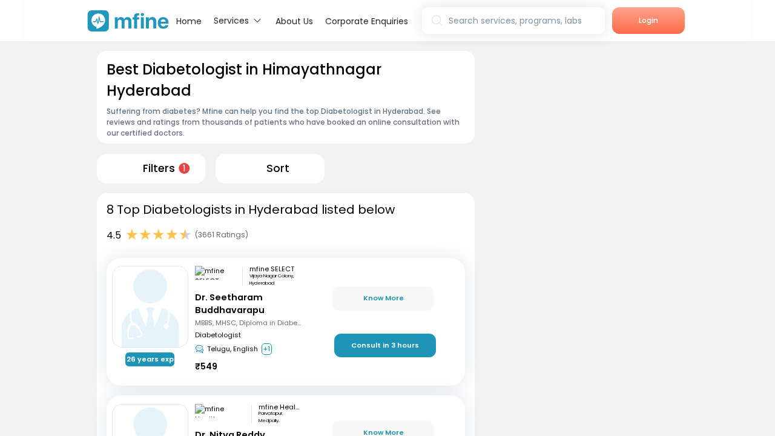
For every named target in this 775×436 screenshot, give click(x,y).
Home (189, 21)
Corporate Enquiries (366, 21)
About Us (294, 21)
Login (648, 20)
